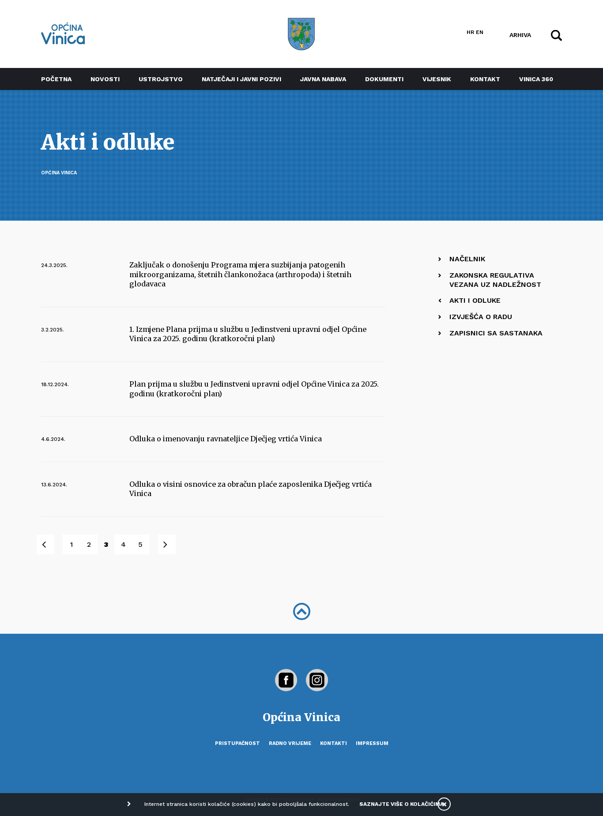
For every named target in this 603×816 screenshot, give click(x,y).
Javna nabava (323, 79)
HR (470, 32)
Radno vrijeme (290, 743)
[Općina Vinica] (63, 33)
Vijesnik (436, 79)
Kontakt (485, 79)
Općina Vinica (59, 173)
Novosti (105, 79)
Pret (50, 544)
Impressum (372, 743)
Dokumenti (384, 79)
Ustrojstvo (161, 79)
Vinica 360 (536, 79)
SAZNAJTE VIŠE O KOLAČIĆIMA (401, 804)
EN (479, 32)
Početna (56, 79)
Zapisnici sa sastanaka (496, 333)
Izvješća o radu (480, 316)
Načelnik (467, 259)
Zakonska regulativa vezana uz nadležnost (495, 280)
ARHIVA (520, 34)
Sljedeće (171, 544)
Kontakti (333, 743)
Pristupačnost (237, 743)
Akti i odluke (475, 300)
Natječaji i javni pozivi (241, 79)
